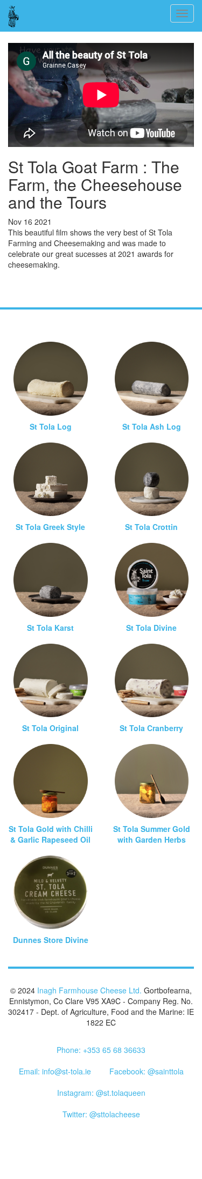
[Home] (13, 15)
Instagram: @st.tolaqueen (101, 1092)
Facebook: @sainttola (146, 1071)
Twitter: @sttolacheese (101, 1114)
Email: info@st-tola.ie (55, 1071)
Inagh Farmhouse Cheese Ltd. (89, 990)
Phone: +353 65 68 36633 (101, 1049)
